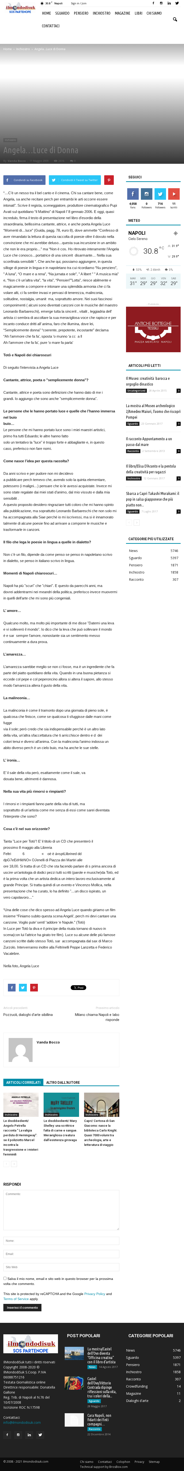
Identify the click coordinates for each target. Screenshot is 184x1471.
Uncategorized (136, 390)
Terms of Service (16, 1299)
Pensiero (81, 13)
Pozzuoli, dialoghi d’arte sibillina (28, 1015)
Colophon (123, 1462)
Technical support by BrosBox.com (104, 1467)
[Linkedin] (169, 3)
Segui (146, 190)
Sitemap (154, 1462)
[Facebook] (153, 3)
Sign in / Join (78, 3)
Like (133, 190)
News (133, 550)
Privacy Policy (94, 1294)
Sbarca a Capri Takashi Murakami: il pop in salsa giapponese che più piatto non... (152, 499)
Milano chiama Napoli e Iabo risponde (97, 1017)
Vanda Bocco (17, 161)
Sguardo (62, 13)
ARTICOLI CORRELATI (23, 1082)
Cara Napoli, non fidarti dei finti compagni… (99, 1419)
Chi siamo (154, 13)
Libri (138, 13)
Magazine (122, 13)
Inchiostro (101, 13)
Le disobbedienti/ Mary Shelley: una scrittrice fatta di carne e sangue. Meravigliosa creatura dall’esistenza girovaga (60, 1130)
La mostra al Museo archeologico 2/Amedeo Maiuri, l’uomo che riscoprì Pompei (153, 411)
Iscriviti (173, 190)
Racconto (133, 451)
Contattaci (50, 26)
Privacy (139, 1462)
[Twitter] (177, 3)
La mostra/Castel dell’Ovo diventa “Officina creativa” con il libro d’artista (101, 1355)
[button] (175, 19)
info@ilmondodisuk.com (22, 1422)
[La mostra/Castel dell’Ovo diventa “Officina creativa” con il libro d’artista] (74, 1353)
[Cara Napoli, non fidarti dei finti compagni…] (74, 1420)
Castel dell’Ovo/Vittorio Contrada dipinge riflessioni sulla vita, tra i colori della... (101, 1387)
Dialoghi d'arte (137, 1400)
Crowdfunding (137, 1386)
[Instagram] (161, 3)
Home (46, 13)
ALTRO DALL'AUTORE (63, 1082)
